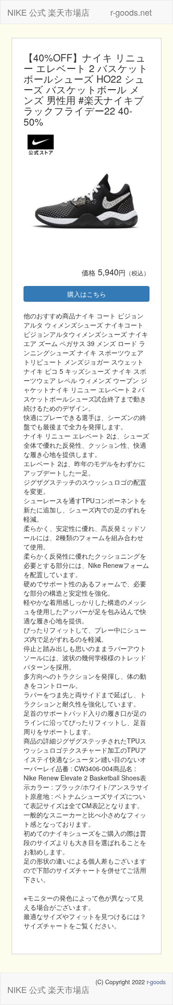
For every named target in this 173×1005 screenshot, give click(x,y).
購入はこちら (86, 293)
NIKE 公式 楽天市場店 (48, 12)
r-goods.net (131, 12)
